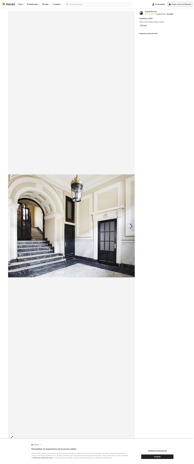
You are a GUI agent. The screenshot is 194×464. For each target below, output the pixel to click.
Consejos (56, 4)
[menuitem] (21, 4)
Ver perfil (170, 14)
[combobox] (98, 4)
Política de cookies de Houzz (43, 458)
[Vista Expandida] (12, 437)
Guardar (80, 437)
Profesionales (32, 4)
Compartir (66, 437)
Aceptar (157, 457)
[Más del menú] (130, 437)
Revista (45, 4)
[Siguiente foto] (131, 226)
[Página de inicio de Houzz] (9, 3)
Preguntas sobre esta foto (148, 33)
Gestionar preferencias (157, 451)
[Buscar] (67, 4)
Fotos (20, 4)
